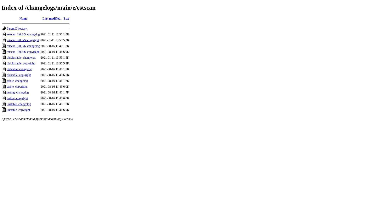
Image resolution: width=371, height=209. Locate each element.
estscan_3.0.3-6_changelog (23, 46)
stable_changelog (17, 80)
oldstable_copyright (19, 75)
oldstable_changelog (19, 69)
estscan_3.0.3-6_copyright (23, 51)
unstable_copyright (18, 109)
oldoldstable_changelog (21, 57)
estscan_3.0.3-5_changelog (23, 34)
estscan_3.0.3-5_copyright (23, 40)
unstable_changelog (19, 104)
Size (66, 18)
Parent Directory (17, 28)
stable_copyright (17, 86)
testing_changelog (18, 92)
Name (23, 18)
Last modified (51, 18)
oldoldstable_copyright (21, 63)
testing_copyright (17, 98)
